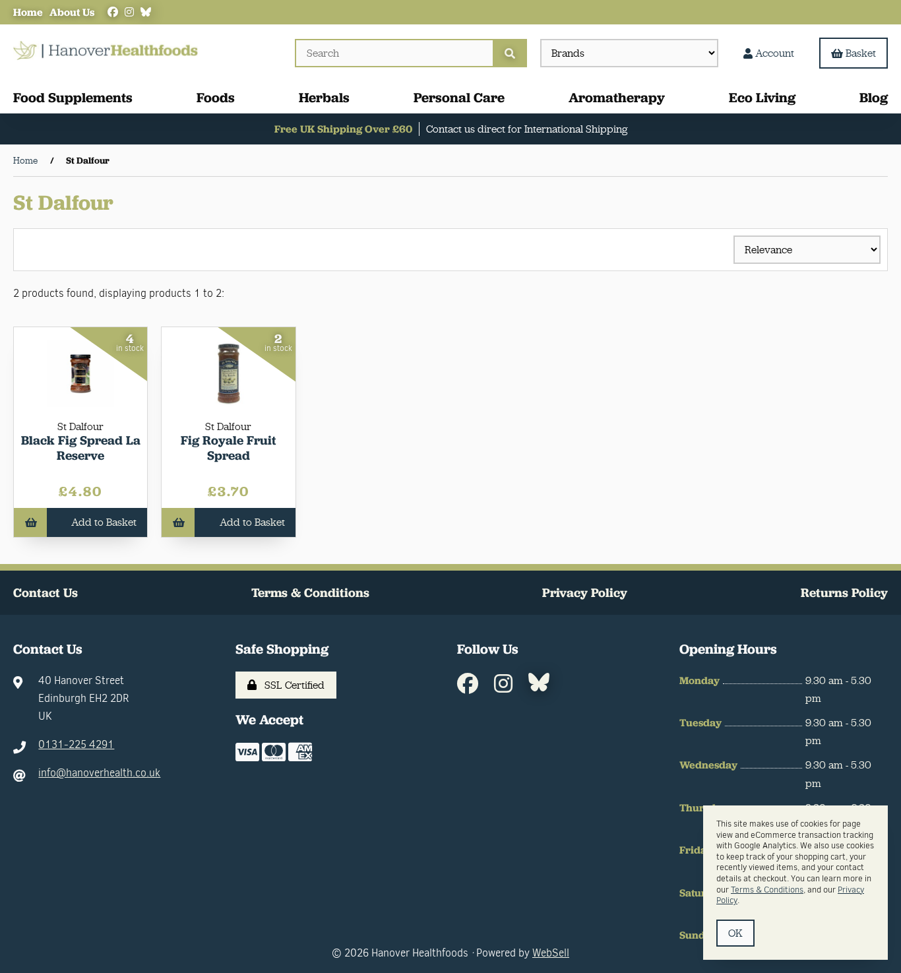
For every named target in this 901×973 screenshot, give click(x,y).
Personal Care (459, 97)
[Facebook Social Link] (113, 12)
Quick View (85, 445)
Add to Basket (104, 522)
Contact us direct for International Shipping (526, 129)
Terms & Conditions (310, 592)
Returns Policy (844, 592)
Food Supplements (73, 97)
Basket (861, 53)
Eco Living (762, 97)
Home (28, 12)
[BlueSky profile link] (145, 12)
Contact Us (45, 592)
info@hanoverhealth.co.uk (99, 773)
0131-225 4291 (76, 744)
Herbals (324, 97)
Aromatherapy (617, 97)
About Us (71, 12)
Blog (873, 97)
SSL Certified (292, 685)
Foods (216, 97)
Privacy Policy (584, 592)
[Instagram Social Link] (129, 12)
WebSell (550, 953)
